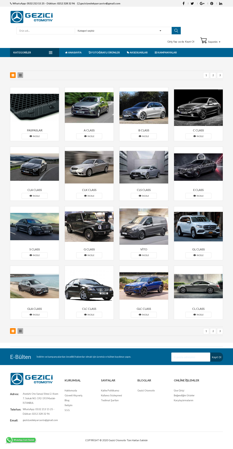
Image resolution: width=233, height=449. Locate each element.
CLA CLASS (34, 190)
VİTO (143, 249)
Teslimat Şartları (110, 400)
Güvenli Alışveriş (73, 395)
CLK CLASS (89, 190)
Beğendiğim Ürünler (184, 395)
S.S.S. (67, 410)
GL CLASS (198, 249)
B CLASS (143, 130)
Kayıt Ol (189, 41)
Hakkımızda (71, 390)
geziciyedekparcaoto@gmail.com (100, 3)
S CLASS (34, 249)
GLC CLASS (144, 308)
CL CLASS (198, 308)
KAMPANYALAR (167, 52)
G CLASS (89, 249)
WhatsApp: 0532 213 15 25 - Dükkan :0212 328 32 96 (43, 3)
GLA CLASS (34, 308)
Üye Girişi (179, 390)
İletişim (68, 405)
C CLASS (198, 130)
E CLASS (198, 190)
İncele (36, 136)
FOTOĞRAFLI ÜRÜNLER (105, 52)
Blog (67, 400)
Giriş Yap (172, 41)
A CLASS (89, 130)
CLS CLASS (144, 190)
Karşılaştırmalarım (183, 400)
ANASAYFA (75, 52)
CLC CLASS (89, 308)
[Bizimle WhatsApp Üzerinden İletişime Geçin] (21, 440)
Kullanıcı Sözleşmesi (111, 395)
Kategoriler (22, 52)
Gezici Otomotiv (146, 390)
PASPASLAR (34, 130)
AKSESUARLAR (138, 52)
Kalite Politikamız (110, 390)
